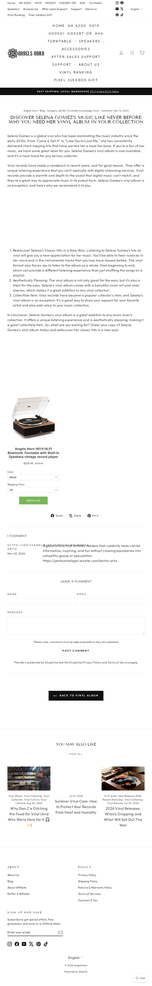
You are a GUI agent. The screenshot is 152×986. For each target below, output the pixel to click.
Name (12, 594)
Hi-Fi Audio (110, 795)
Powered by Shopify (75, 971)
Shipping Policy (88, 881)
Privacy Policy (92, 662)
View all (76, 754)
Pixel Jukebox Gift (40, 15)
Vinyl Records (115, 803)
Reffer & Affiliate (18, 894)
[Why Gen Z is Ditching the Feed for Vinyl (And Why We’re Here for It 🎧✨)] (28, 778)
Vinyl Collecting (33, 795)
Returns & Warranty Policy (95, 887)
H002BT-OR (67, 3)
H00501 (50, 3)
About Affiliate (17, 887)
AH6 (82, 3)
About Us (13, 875)
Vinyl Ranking (16, 15)
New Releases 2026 (130, 795)
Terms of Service (119, 662)
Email (82, 594)
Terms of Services (89, 894)
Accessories (30, 9)
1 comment (106, 110)
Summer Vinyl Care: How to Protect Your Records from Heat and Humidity (76, 807)
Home (11, 3)
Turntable (95, 3)
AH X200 (25, 3)
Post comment (76, 650)
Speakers (13, 9)
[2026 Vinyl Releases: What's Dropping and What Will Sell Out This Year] (123, 778)
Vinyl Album (15, 795)
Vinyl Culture (31, 799)
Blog (10, 881)
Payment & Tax (87, 900)
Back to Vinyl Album (79, 695)
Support (76, 9)
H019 (38, 3)
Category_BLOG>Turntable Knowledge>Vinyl (73, 110)
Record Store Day (113, 799)
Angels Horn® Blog (34, 110)
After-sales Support (54, 9)
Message (15, 612)
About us (91, 9)
